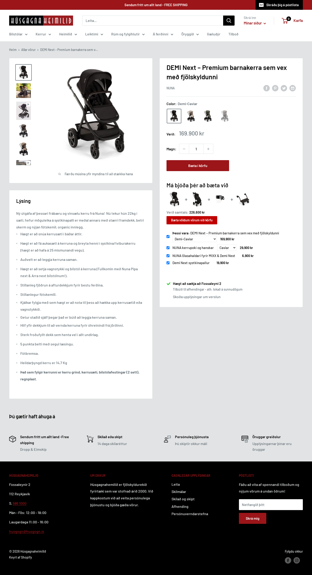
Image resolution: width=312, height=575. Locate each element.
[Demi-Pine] (208, 116)
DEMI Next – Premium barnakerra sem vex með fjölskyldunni (225, 233)
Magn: (171, 149)
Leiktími (91, 34)
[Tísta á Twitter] (284, 87)
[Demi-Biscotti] (191, 116)
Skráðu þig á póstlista (282, 5)
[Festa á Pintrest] (275, 87)
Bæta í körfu (197, 166)
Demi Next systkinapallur (191, 263)
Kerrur (41, 34)
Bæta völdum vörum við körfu (192, 220)
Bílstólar (16, 34)
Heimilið (65, 34)
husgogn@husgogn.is (26, 531)
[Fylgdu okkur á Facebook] (288, 560)
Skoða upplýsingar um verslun (197, 297)
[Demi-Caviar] (174, 116)
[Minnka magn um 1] (184, 149)
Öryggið (187, 34)
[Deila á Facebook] (266, 87)
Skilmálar (179, 491)
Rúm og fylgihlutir (125, 34)
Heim (13, 50)
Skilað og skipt (183, 499)
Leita (176, 484)
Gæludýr (213, 34)
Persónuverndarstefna (190, 513)
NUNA (171, 88)
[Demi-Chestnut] (224, 116)
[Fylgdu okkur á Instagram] (296, 560)
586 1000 (19, 503)
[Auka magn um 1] (208, 149)
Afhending (180, 506)
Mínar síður (253, 23)
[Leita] (229, 21)
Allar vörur (28, 50)
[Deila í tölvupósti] (292, 87)
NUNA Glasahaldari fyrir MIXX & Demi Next (203, 256)
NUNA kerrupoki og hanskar (193, 248)
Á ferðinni (160, 34)
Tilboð (233, 34)
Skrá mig (252, 518)
